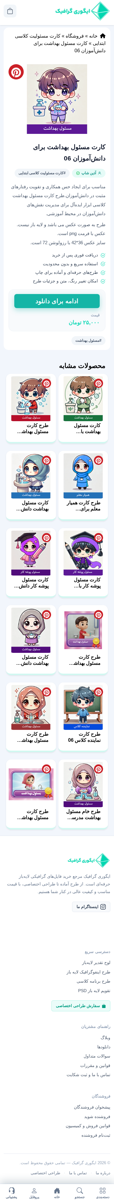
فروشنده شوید (97, 1116)
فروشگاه (75, 36)
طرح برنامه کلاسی (93, 981)
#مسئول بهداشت (88, 340)
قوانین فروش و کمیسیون (88, 1125)
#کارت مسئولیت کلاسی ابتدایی (42, 173)
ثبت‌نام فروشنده (95, 1135)
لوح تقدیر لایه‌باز (96, 962)
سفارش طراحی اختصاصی (78, 1005)
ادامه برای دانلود (57, 301)
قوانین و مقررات (95, 1065)
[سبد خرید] (10, 11)
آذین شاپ (88, 173)
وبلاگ (105, 1037)
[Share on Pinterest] (98, 383)
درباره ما (103, 1173)
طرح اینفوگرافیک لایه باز (88, 971)
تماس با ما (78, 1173)
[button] (57, 99)
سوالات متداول (97, 1056)
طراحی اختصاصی (45, 1173)
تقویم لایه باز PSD (94, 990)
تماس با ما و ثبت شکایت (88, 1074)
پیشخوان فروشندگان (92, 1107)
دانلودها (103, 1046)
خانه (93, 36)
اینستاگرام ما (87, 906)
